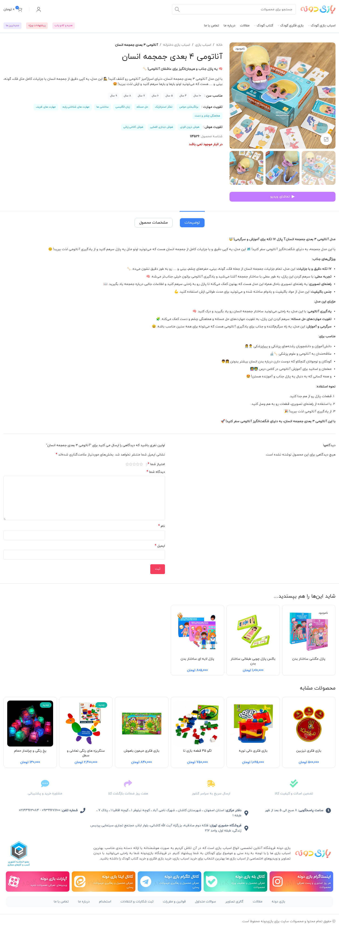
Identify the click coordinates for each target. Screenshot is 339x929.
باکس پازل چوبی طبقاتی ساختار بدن (253, 661)
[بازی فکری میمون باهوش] (141, 724)
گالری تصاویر (234, 901)
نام (161, 526)
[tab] (192, 220)
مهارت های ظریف (46, 107)
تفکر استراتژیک (163, 107)
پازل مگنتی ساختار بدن (308, 659)
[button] (330, 168)
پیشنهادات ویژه (36, 25)
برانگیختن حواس (188, 107)
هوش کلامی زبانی (133, 127)
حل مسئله (142, 107)
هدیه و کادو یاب (63, 25)
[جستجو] (177, 9)
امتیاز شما (156, 464)
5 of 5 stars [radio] (127, 464)
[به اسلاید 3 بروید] (292, 144)
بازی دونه (278, 901)
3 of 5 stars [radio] (134, 464)
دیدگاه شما (156, 472)
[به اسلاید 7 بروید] (273, 144)
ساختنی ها (102, 107)
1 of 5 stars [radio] (141, 464)
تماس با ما (61, 901)
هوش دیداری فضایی (161, 127)
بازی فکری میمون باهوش (141, 751)
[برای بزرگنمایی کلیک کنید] (326, 139)
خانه (219, 45)
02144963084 (29, 810)
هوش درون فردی (189, 127)
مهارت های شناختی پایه (76, 107)
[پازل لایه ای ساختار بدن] (197, 632)
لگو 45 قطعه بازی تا (197, 751)
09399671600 (51, 810)
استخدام (105, 901)
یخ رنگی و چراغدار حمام (30, 751)
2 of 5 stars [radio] (138, 464)
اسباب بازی (203, 45)
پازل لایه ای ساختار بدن (197, 659)
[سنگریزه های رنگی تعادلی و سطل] (86, 724)
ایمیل (160, 545)
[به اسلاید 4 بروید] (287, 144)
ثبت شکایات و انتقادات (137, 901)
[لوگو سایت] (318, 9)
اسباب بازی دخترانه (176, 45)
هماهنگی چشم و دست (207, 116)
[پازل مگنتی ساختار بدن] (309, 632)
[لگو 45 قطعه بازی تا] (197, 724)
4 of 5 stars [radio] (131, 464)
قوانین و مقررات (174, 901)
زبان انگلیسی (123, 107)
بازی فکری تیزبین (308, 751)
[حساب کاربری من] (38, 9)
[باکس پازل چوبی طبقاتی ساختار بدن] (253, 632)
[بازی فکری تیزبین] (309, 724)
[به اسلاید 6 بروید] (278, 144)
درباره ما (84, 901)
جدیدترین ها (12, 25)
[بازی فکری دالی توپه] (253, 724)
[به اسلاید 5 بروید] (282, 144)
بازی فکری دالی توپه (253, 751)
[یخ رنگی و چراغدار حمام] (30, 724)
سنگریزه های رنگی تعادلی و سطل (86, 753)
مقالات (257, 901)
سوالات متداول (205, 901)
